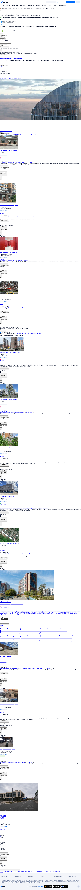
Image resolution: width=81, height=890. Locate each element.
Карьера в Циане (4, 877)
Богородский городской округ (23, 668)
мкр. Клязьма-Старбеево (16, 553)
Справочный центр (4, 874)
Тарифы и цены (4, 876)
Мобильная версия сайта (32, 886)
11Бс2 (43, 668)
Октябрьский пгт (27, 716)
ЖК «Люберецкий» (3, 411)
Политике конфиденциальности (72, 881)
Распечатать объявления (15, 870)
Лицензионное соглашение (35, 881)
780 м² (1, 845)
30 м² (1, 841)
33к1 (27, 832)
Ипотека (38, 5)
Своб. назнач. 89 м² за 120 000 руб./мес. (8, 252)
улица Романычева (29, 364)
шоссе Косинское (29, 162)
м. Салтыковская (16, 832)
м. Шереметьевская (25, 553)
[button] (40, 10)
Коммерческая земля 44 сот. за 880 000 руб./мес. (11, 543)
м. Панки (14, 762)
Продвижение (30, 876)
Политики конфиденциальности (34, 333)
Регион (1, 44)
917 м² (1, 850)
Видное (9, 461)
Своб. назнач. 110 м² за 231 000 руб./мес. (9, 296)
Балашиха (10, 162)
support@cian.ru (12, 882)
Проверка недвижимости (72, 876)
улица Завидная (20, 461)
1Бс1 (35, 553)
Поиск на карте (31, 874)
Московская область (4, 162)
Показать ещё (2, 867)
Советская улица (22, 832)
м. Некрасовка (15, 412)
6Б (24, 762)
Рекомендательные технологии (35, 882)
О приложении (40, 886)
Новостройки (15, 5)
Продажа (8, 5)
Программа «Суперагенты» (73, 874)
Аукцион (42, 874)
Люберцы (10, 412)
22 (24, 461)
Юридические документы (19, 874)
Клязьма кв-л (31, 553)
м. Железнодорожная (27, 508)
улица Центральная (38, 668)
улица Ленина (33, 716)
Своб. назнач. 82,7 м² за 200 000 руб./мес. (9, 399)
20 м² (1, 836)
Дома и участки (23, 5)
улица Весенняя (21, 412)
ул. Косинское (37, 364)
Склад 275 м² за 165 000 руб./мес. (7, 656)
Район (5, 44)
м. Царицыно (14, 461)
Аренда (2, 5)
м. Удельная (10, 716)
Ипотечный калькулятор (59, 876)
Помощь (42, 876)
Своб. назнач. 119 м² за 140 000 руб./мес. (9, 704)
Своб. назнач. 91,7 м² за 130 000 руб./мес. (9, 150)
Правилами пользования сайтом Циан (12, 881)
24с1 (41, 508)
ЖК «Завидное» (3, 459)
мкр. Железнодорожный (17, 508)
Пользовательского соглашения (21, 333)
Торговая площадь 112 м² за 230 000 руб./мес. (10, 352)
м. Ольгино (23, 162)
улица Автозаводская (35, 508)
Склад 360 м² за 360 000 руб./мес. (7, 496)
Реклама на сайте (17, 876)
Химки (9, 553)
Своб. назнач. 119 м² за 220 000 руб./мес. (9, 205)
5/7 (33, 162)
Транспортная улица (20, 762)
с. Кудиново (31, 668)
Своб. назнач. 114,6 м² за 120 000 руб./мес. (9, 448)
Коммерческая (31, 5)
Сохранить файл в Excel (5, 870)
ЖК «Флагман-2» (3, 715)
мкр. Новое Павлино (17, 162)
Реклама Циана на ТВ (58, 874)
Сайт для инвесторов (18, 877)
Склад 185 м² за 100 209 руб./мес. (7, 749)
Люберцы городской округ (18, 716)
